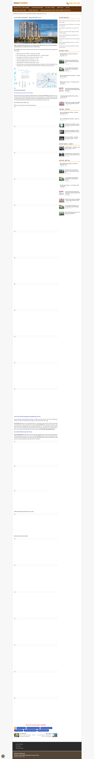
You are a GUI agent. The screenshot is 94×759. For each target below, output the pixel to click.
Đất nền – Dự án (49, 7)
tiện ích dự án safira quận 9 (43, 730)
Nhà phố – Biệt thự (64, 160)
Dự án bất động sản (37, 7)
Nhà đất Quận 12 (33, 10)
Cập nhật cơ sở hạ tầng (20, 10)
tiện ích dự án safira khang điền (30, 730)
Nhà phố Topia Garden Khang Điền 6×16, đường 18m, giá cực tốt (72, 61)
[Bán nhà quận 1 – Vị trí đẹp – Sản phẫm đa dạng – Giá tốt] (61, 149)
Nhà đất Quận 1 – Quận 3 (66, 144)
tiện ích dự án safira (18, 730)
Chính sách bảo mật (19, 748)
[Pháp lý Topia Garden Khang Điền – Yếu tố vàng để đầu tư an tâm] (61, 104)
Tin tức (67, 7)
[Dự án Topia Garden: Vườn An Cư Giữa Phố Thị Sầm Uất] (61, 214)
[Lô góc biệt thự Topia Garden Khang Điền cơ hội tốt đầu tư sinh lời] (61, 70)
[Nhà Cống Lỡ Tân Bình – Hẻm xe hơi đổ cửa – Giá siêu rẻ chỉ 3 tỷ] (61, 126)
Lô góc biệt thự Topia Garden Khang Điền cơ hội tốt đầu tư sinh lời (71, 69)
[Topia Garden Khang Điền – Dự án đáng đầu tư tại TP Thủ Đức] (61, 208)
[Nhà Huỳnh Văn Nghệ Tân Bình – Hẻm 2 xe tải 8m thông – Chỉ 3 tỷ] (61, 133)
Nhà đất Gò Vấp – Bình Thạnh (21, 7)
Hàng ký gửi (60, 7)
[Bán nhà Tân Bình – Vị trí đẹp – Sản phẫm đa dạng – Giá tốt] (61, 139)
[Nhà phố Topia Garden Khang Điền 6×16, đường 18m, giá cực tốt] (61, 62)
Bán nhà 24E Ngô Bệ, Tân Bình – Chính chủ (69, 118)
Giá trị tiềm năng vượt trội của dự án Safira (23, 92)
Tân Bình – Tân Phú (64, 109)
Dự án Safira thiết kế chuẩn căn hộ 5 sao (23, 431)
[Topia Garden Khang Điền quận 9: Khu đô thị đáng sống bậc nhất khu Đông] (61, 90)
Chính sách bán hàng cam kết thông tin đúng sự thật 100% (55, 10)
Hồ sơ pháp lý (18, 746)
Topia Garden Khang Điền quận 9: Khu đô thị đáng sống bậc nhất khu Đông (72, 89)
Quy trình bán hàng (19, 744)
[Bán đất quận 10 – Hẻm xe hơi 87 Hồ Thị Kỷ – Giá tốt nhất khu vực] (61, 156)
